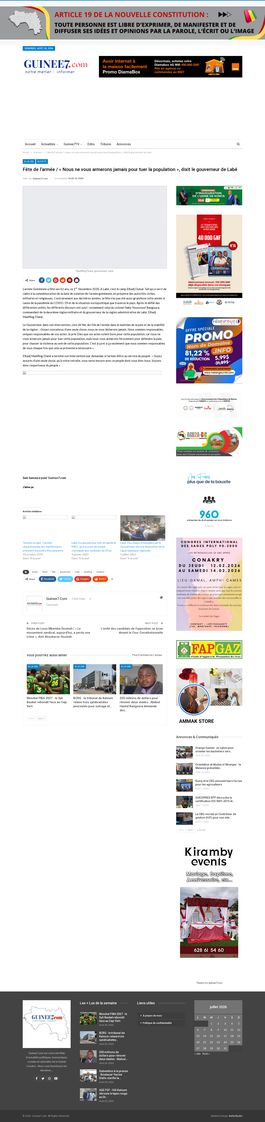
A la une (29, 161)
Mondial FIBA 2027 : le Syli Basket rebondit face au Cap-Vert (113, 1017)
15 (211, 1036)
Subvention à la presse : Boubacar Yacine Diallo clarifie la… (113, 1075)
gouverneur (65, 572)
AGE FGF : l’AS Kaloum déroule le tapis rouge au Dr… (113, 1093)
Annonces (124, 144)
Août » (206, 1053)
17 (225, 1036)
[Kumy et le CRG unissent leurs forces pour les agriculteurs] (184, 785)
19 (238, 1036)
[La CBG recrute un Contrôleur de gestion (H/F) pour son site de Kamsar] (184, 818)
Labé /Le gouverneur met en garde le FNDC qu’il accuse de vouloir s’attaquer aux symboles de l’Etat (94, 546)
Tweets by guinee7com (209, 982)
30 (218, 1048)
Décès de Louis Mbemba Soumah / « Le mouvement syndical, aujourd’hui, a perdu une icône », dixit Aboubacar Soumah (58, 632)
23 (218, 1042)
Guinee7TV (71, 144)
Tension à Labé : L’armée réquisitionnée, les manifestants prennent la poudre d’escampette (43, 546)
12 (238, 1029)
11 (232, 1029)
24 (225, 1042)
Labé (77, 572)
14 (204, 1036)
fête (53, 572)
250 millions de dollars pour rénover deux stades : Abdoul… (113, 1056)
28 (204, 1048)
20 (197, 1042)
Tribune (105, 144)
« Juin (197, 1053)
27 (197, 1048)
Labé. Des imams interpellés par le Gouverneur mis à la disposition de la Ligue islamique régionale (142, 546)
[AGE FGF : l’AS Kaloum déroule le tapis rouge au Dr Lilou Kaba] (88, 1094)
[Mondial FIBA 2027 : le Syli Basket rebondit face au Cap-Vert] (48, 679)
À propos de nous (152, 1015)
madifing (88, 572)
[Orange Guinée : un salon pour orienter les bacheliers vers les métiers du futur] (184, 752)
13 (197, 1036)
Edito (91, 144)
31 (225, 1048)
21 (204, 1042)
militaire (100, 572)
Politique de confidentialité (157, 1023)
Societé (42, 161)
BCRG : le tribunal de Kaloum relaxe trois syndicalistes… (112, 1036)
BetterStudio (235, 1116)
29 (211, 1048)
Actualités (48, 144)
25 (232, 1042)
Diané (45, 572)
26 (238, 1042)
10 (225, 1029)
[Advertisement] (132, 110)
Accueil (30, 144)
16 (218, 1036)
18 (232, 1036)
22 (211, 1042)
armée (35, 572)
